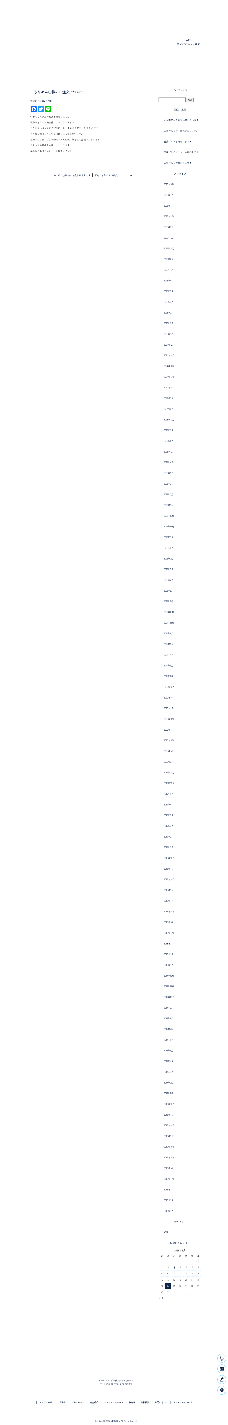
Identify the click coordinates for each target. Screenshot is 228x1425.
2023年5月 (169, 473)
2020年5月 (169, 751)
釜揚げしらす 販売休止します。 (181, 130)
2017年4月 (169, 1061)
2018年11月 (169, 868)
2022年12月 (169, 515)
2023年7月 (168, 451)
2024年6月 (169, 376)
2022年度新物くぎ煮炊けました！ (72, 175)
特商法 (132, 1402)
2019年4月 (169, 826)
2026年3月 (169, 227)
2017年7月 (168, 1029)
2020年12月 (169, 687)
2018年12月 (169, 858)
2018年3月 (169, 943)
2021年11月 (169, 622)
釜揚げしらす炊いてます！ (178, 163)
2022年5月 (168, 569)
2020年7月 (169, 729)
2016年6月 (169, 1157)
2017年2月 (168, 1082)
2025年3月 (169, 312)
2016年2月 (169, 1200)
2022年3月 (168, 590)
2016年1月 (169, 1211)
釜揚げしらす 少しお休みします (181, 152)
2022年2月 (168, 601)
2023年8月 (169, 441)
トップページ (91, 12)
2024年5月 (169, 387)
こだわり (107, 12)
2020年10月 (169, 697)
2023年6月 (169, 462)
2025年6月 (169, 280)
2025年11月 (169, 248)
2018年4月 (169, 932)
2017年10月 (169, 997)
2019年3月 (169, 836)
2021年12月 (169, 612)
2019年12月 (169, 772)
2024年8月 (169, 366)
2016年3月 (169, 1189)
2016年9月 (169, 1136)
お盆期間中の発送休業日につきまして (182, 120)
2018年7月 (169, 900)
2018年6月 (169, 911)
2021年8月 (169, 633)
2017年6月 (169, 1039)
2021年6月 (169, 644)
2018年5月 (169, 922)
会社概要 (187, 12)
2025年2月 (168, 323)
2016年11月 (169, 1114)
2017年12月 (169, 975)
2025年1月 (168, 334)
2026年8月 (169, 184)
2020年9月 (169, 708)
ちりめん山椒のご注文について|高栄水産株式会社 (25, 69)
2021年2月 (168, 676)
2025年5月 (169, 291)
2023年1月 (168, 505)
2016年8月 (169, 1146)
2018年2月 (169, 954)
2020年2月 (169, 761)
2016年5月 (169, 1168)
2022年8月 (169, 548)
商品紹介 (140, 12)
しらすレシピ (122, 12)
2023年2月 (168, 494)
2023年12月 (169, 419)
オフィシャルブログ (182, 1402)
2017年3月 (168, 1072)
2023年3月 (169, 483)
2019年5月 (169, 815)
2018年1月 (169, 965)
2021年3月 (168, 665)
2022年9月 (168, 537)
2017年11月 (169, 986)
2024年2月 (169, 408)
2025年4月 (169, 302)
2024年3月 (169, 398)
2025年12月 (169, 237)
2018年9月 (169, 890)
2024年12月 (169, 344)
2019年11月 (169, 783)
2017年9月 (168, 1007)
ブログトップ (179, 90)
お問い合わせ (206, 12)
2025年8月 (169, 259)
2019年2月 (168, 847)
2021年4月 (169, 654)
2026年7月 (169, 195)
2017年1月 (168, 1093)
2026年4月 (169, 216)
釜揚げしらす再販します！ (178, 141)
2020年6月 (169, 740)
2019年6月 (169, 804)
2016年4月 (169, 1178)
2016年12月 (169, 1104)
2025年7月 (168, 269)
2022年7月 (168, 558)
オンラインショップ (163, 12)
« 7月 (161, 1298)
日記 (166, 1232)
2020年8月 (169, 719)
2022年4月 (169, 580)
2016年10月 (169, 1125)
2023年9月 (169, 430)
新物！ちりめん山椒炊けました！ (113, 175)
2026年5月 (169, 205)
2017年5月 (168, 1050)
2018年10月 (169, 879)
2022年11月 (169, 526)
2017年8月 (169, 1018)
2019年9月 (169, 793)
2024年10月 (169, 355)
